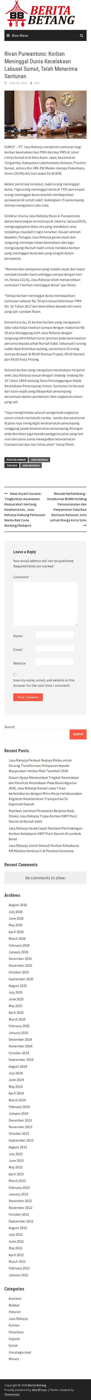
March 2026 (17, 938)
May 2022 (15, 1248)
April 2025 (16, 1012)
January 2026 (18, 952)
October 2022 (19, 1214)
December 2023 (20, 1120)
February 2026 (19, 945)
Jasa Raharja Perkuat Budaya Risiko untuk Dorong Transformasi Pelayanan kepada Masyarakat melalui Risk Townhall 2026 (40, 765)
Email (18, 649)
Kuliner (14, 1325)
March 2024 (17, 1100)
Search (9, 727)
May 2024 (15, 1086)
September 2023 (21, 1140)
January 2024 (18, 1113)
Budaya (14, 1305)
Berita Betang (37, 1385)
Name (19, 636)
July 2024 (16, 1073)
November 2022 (20, 1207)
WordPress (39, 1390)
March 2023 (17, 1180)
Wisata (14, 1359)
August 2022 (18, 1228)
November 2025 (20, 965)
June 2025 (16, 999)
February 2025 (19, 1026)
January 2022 (18, 1275)
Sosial (13, 1345)
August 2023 (18, 1147)
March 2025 (17, 1019)
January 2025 (18, 1033)
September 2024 (21, 1059)
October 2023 (19, 1133)
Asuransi (15, 1298)
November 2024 (20, 1046)
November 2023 (20, 1127)
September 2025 (21, 979)
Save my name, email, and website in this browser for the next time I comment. (44, 683)
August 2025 (18, 985)
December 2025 (20, 958)
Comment (22, 577)
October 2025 (19, 972)
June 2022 (16, 1241)
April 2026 (16, 932)
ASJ (37, 83)
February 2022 (19, 1268)
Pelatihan (16, 1332)
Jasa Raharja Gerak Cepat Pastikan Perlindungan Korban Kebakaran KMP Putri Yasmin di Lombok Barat (45, 833)
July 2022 (16, 1234)
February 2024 (19, 1106)
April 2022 (16, 1255)
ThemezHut (11, 1394)
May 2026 (15, 925)
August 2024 (18, 1066)
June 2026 (16, 918)
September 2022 (21, 1221)
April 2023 (16, 1174)
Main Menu (20, 35)
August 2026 (18, 905)
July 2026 (16, 911)
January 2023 (18, 1194)
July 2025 (16, 992)
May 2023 (15, 1167)
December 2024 (20, 1039)
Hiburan (15, 1311)
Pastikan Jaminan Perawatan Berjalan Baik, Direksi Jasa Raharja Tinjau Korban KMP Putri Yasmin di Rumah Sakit (43, 816)
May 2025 (15, 1006)
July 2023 (16, 1154)
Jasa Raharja (39, 459)
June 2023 (16, 1160)
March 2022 (17, 1261)
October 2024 (19, 1053)
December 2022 (20, 1201)
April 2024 (16, 1093)
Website (19, 663)
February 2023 (19, 1187)
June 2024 (16, 1079)
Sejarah (14, 1338)
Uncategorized (20, 1352)
